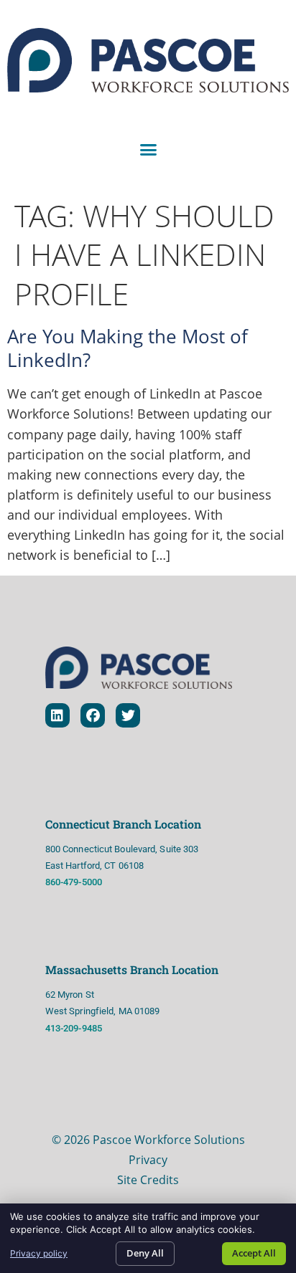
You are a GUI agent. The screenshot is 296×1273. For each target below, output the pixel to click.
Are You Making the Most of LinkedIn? (127, 348)
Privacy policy (39, 1253)
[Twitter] (128, 715)
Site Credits (148, 1180)
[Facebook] (92, 715)
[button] (148, 149)
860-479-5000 (73, 882)
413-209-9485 (74, 1028)
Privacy (148, 1160)
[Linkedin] (57, 715)
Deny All (145, 1252)
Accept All (254, 1252)
